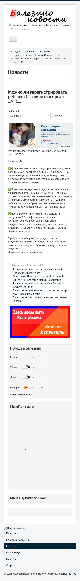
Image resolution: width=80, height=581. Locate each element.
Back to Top (69, 573)
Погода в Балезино (17, 539)
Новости (11, 546)
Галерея (11, 559)
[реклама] (40, 322)
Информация (13, 552)
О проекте (12, 565)
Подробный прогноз (21, 394)
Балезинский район (31, 252)
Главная (11, 533)
